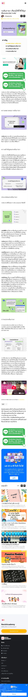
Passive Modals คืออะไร (9, 564)
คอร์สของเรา (4, 665)
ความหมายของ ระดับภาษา (13, 43)
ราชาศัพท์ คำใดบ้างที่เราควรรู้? (10, 503)
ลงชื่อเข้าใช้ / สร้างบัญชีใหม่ (7, 673)
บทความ (3, 668)
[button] (25, 3)
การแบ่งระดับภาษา (11, 51)
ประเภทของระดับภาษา (12, 48)
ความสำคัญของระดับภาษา (13, 46)
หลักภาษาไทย (15, 18)
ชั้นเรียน (3, 660)
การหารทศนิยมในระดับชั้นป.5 (10, 544)
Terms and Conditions (6, 681)
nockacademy (21, 399)
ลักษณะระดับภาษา (7, 18)
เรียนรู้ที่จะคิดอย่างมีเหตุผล (9, 604)
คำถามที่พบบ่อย (4, 671)
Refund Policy (4, 683)
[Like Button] (3, 404)
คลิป (2, 663)
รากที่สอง (4, 584)
